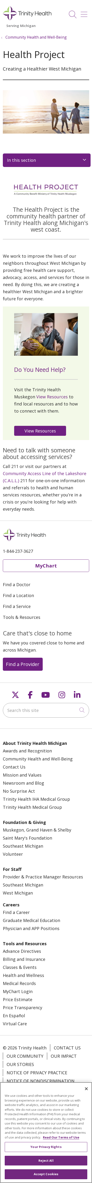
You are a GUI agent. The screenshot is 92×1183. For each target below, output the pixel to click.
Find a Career (16, 912)
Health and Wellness (23, 975)
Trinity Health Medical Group (32, 807)
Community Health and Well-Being (38, 759)
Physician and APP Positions (31, 928)
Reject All (45, 1160)
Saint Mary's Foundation (27, 838)
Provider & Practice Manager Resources (43, 877)
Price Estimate (17, 999)
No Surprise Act (19, 791)
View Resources (52, 397)
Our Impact (64, 1056)
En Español (14, 1015)
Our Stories (20, 1064)
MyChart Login (18, 991)
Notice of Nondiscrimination (41, 1081)
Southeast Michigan (23, 846)
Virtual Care (15, 1023)
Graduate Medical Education (31, 920)
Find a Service (17, 606)
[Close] (86, 1089)
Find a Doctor (16, 584)
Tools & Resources (21, 617)
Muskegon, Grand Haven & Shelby (37, 830)
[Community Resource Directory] (41, 430)
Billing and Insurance (24, 959)
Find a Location (18, 595)
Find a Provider (22, 664)
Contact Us (14, 767)
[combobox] (46, 710)
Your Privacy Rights (45, 1147)
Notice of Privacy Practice (37, 1072)
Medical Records (19, 983)
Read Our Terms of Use (61, 1137)
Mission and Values (22, 775)
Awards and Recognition (27, 751)
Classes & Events (20, 967)
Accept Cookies (46, 1174)
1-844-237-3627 (18, 551)
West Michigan (18, 893)
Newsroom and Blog (23, 783)
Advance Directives (22, 951)
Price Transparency (22, 1007)
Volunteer (13, 854)
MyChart (46, 565)
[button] (85, 12)
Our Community (25, 1056)
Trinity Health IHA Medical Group (36, 799)
